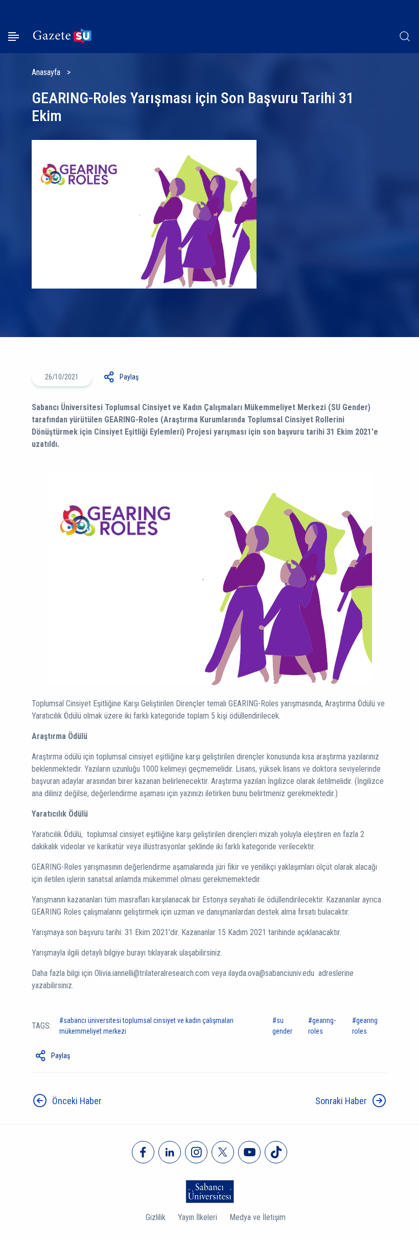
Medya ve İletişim (257, 1217)
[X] (223, 1152)
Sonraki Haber (341, 1100)
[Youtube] (249, 1152)
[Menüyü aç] (13, 36)
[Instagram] (196, 1152)
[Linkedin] (169, 1152)
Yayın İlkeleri (197, 1217)
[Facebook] (143, 1152)
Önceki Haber (77, 1100)
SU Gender (282, 1025)
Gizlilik (156, 1217)
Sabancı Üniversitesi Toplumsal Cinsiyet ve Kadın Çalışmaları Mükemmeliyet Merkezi (146, 1025)
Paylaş (129, 377)
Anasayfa (46, 72)
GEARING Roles (365, 1025)
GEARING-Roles (322, 1025)
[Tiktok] (276, 1152)
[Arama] (405, 36)
